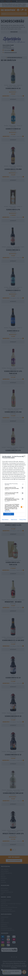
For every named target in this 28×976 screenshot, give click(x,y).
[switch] (22, 488)
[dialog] (14, 488)
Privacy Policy (22, 519)
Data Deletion (5, 519)
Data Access (14, 519)
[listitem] (14, 484)
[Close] (24, 456)
